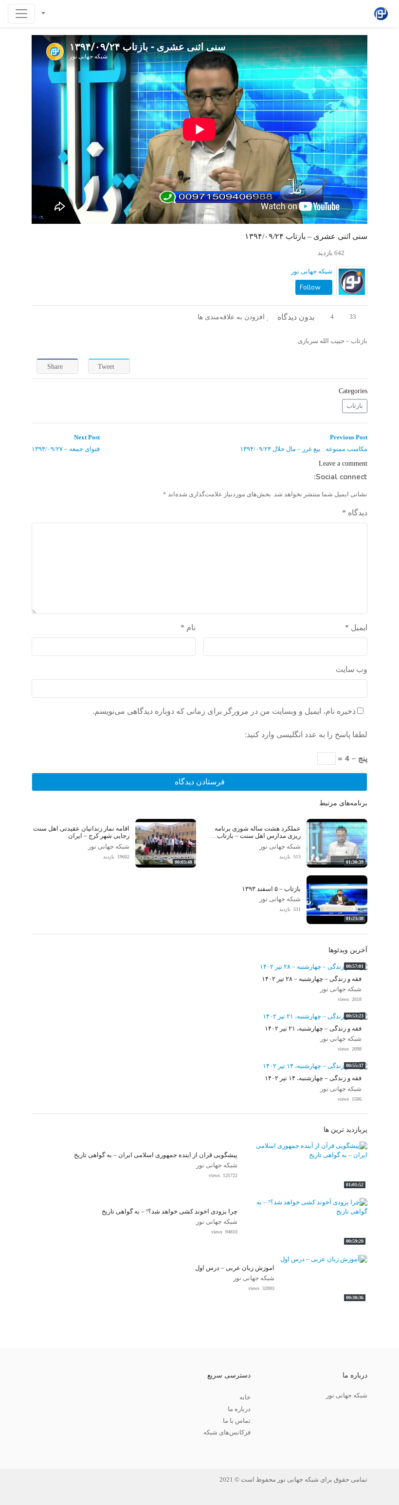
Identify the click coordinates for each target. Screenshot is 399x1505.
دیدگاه (354, 512)
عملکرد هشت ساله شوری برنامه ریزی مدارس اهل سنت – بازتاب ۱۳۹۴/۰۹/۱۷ (258, 836)
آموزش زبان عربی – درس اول (234, 1268)
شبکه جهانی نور (311, 271)
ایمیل (356, 627)
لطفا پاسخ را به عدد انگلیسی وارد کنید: (306, 734)
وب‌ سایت (351, 669)
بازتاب (354, 405)
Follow (311, 287)
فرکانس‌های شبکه (227, 1432)
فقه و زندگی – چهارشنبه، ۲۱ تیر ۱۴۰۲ (313, 1028)
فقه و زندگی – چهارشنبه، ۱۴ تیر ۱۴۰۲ (313, 1078)
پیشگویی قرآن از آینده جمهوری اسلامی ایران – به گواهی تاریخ (155, 1155)
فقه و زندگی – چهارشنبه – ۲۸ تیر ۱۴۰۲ (312, 979)
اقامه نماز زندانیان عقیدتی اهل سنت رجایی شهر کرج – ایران (81, 832)
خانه (245, 1397)
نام (188, 627)
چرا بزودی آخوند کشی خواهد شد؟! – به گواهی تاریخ (169, 1211)
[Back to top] (27, 1448)
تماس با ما (237, 1420)
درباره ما (239, 1409)
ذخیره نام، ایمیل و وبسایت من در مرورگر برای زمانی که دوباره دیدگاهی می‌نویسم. (224, 711)
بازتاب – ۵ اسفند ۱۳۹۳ (271, 889)
